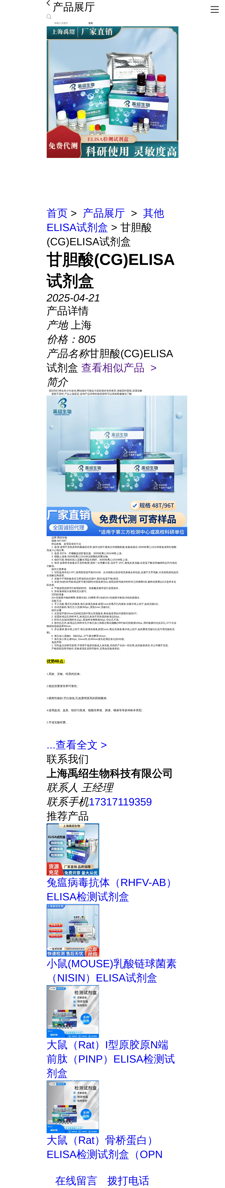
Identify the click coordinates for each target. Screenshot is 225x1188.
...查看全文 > (77, 745)
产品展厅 (104, 213)
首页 (57, 213)
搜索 (90, 23)
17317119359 (120, 802)
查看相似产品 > (119, 368)
